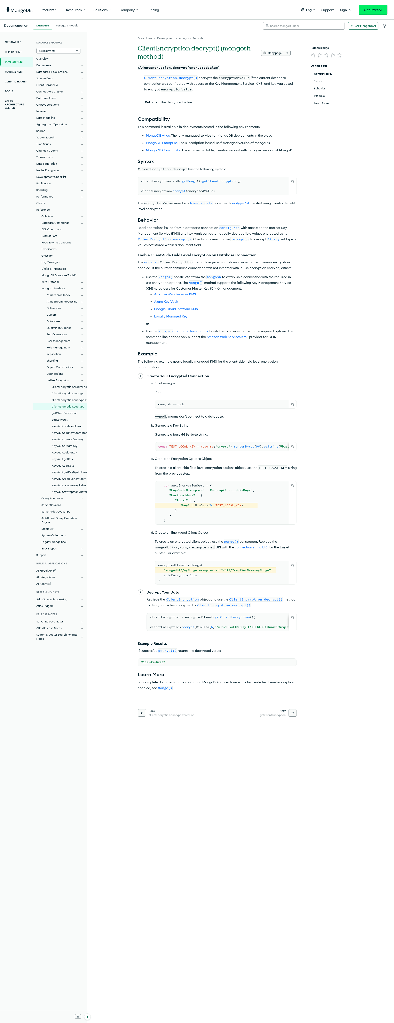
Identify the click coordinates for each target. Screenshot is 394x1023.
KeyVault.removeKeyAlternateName (69, 478)
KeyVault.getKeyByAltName (69, 472)
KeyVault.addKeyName (66, 426)
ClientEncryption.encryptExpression (69, 400)
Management (14, 71)
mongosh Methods (191, 38)
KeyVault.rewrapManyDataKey (69, 491)
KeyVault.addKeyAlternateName (69, 432)
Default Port (49, 235)
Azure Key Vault (166, 301)
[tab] (42, 25)
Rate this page (320, 47)
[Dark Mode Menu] (384, 26)
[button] (308, 9)
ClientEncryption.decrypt (68, 406)
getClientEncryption (64, 413)
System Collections (53, 535)
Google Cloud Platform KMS (176, 309)
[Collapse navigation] (87, 1016)
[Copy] (293, 181)
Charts (40, 203)
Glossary (47, 255)
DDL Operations (51, 229)
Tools (9, 91)
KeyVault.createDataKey (68, 439)
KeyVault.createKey (64, 446)
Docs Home (145, 38)
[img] (313, 55)
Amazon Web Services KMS (175, 294)
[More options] (287, 53)
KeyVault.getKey (62, 459)
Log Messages (50, 262)
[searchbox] (304, 26)
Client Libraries (16, 81)
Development (165, 38)
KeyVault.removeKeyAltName (69, 485)
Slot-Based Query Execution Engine (59, 520)
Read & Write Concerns (56, 242)
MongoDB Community (163, 150)
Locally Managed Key (171, 316)
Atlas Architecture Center (14, 104)
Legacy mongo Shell (54, 541)
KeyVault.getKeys (63, 465)
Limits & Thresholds (53, 268)
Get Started (373, 10)
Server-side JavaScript (55, 511)
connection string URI (251, 547)
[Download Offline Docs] (78, 1016)
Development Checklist (51, 176)
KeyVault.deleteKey (64, 452)
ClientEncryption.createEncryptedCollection (69, 386)
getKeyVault (60, 419)
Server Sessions (51, 505)
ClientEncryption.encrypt (68, 393)
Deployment (13, 52)
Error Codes (48, 249)
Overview (42, 58)
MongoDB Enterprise (162, 143)
